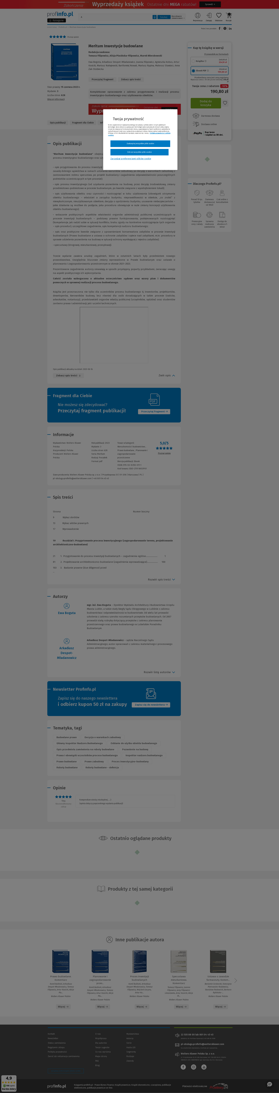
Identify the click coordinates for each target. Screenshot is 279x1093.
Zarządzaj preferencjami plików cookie (130, 158)
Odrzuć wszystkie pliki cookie (139, 152)
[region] (140, 139)
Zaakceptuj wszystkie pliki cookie (140, 143)
